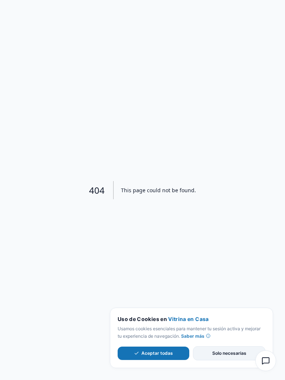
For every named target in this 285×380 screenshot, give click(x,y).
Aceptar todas (157, 353)
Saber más (192, 336)
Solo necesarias (229, 353)
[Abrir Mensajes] (265, 360)
